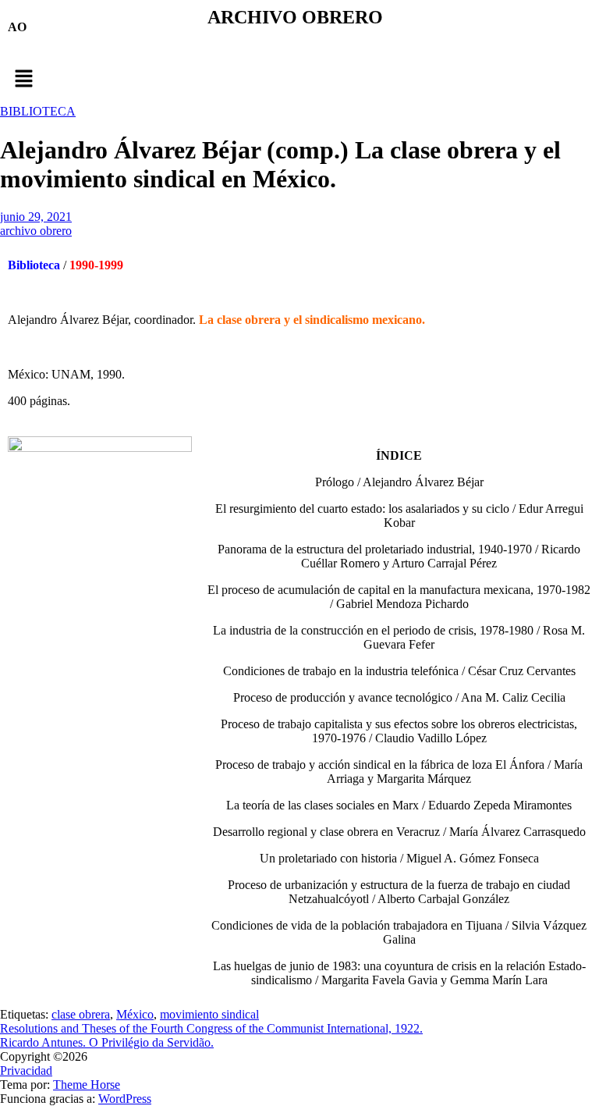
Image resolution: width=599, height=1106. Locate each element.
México (135, 1014)
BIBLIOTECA (38, 111)
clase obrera (80, 1014)
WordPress (124, 1098)
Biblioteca (34, 265)
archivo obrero (36, 230)
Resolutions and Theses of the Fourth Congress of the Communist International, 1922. (211, 1028)
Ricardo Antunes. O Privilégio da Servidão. (107, 1042)
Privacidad (26, 1070)
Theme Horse (86, 1084)
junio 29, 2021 (36, 216)
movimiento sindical (209, 1014)
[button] (299, 79)
